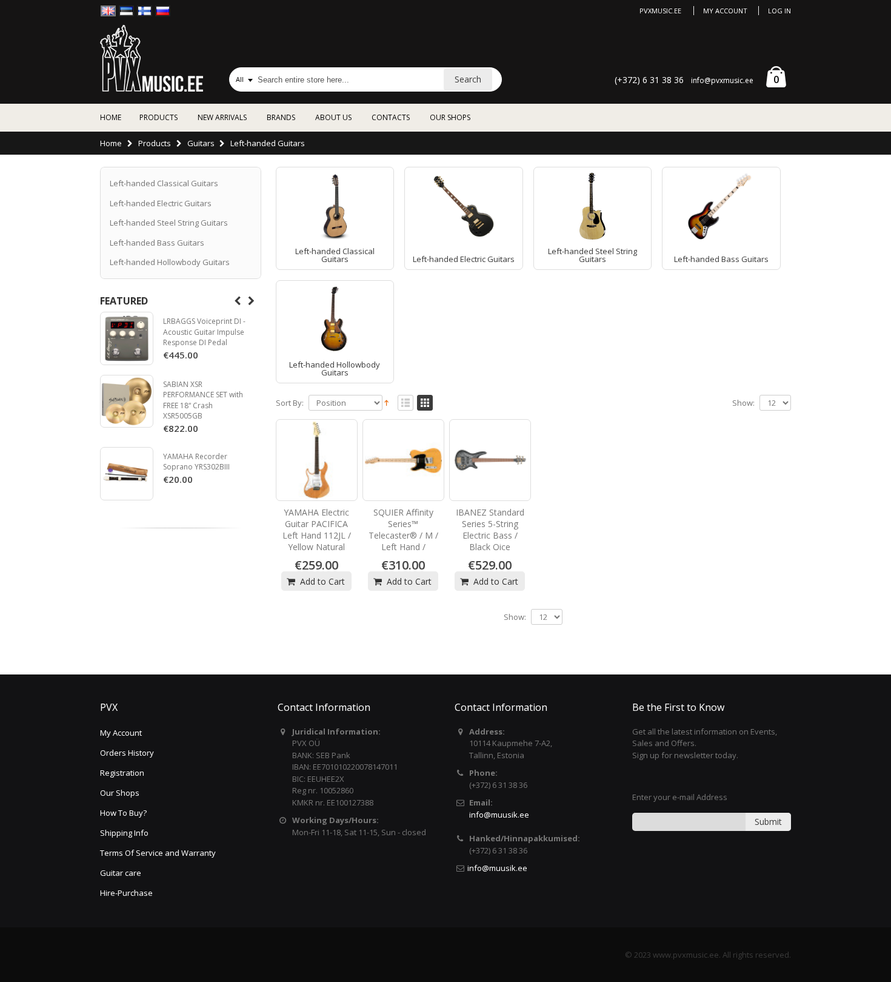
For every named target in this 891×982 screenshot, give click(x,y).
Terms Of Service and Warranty (158, 852)
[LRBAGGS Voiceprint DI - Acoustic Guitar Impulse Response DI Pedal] (127, 338)
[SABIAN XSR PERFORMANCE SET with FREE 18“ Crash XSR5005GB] (127, 401)
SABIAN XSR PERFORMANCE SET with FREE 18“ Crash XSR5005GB (203, 400)
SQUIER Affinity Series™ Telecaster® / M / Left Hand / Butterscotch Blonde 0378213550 (403, 546)
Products (154, 143)
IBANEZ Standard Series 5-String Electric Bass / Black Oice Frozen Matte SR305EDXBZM (490, 540)
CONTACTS (391, 117)
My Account (725, 10)
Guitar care (120, 872)
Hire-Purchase (126, 892)
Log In (779, 10)
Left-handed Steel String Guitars (592, 255)
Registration (122, 772)
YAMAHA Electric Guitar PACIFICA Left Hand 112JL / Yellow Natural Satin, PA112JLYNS (316, 540)
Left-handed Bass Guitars (721, 259)
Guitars (201, 143)
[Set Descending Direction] (386, 402)
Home (111, 143)
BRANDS (281, 117)
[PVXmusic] (151, 58)
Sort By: (290, 403)
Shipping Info (124, 832)
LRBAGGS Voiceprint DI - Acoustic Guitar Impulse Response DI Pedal (204, 332)
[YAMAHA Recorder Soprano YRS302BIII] (127, 474)
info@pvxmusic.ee (722, 80)
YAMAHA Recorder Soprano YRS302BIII (196, 462)
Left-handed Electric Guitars (464, 259)
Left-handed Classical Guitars (335, 255)
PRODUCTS (158, 117)
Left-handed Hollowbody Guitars (334, 368)
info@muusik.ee (499, 814)
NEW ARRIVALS (222, 117)
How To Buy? (123, 812)
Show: (743, 403)
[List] (405, 403)
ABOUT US (333, 117)
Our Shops (119, 792)
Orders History (127, 752)
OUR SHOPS (450, 117)
